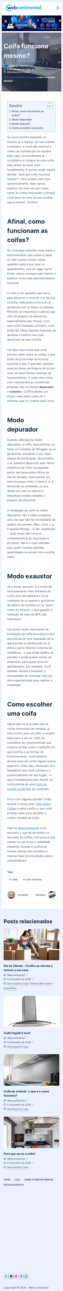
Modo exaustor (21, 123)
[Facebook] (6, 1276)
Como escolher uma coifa (27, 127)
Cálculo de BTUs (14, 1184)
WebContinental (28, 828)
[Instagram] (16, 1276)
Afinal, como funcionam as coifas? (27, 113)
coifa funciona (32, 879)
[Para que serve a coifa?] (31, 1132)
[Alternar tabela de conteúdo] (48, 106)
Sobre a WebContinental (39, 1179)
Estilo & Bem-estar (41, 983)
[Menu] (57, 7)
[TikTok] (26, 1276)
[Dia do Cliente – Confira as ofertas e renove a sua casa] (31, 944)
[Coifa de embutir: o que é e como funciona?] (31, 1070)
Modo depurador (22, 119)
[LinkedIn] (21, 1276)
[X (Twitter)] (11, 1276)
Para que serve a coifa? (20, 1153)
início (7, 77)
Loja (17, 1179)
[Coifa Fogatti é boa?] (31, 1011)
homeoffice (10, 988)
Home (7, 1179)
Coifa (13, 879)
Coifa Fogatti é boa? (17, 1033)
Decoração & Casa (18, 72)
